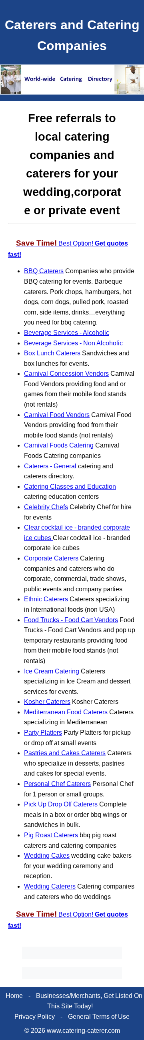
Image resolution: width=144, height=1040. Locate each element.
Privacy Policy (34, 1016)
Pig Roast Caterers (51, 835)
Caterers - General (50, 466)
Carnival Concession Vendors (66, 373)
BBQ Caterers (44, 271)
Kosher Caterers (47, 701)
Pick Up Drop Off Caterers (61, 804)
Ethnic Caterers (46, 599)
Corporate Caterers (51, 558)
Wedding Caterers (50, 886)
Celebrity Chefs (46, 507)
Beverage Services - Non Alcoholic (73, 343)
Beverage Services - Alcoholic (66, 332)
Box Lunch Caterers (52, 353)
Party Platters (43, 732)
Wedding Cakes (47, 855)
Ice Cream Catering (51, 671)
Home (14, 995)
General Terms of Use (99, 1016)
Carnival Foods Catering (59, 445)
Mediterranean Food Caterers (66, 712)
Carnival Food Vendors (57, 414)
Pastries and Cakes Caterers (65, 753)
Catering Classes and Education (70, 486)
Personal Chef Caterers (57, 783)
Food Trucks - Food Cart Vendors (71, 620)
